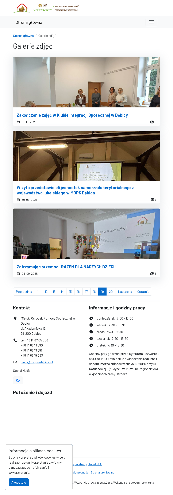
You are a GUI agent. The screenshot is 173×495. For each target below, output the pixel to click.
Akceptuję (18, 482)
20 (112, 291)
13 (55, 291)
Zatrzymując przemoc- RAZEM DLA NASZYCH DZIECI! (66, 266)
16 (79, 291)
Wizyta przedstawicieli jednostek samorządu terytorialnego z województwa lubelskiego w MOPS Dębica (75, 190)
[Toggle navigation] (151, 22)
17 (88, 291)
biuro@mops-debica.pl (37, 362)
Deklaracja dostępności (74, 472)
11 (39, 291)
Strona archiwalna (102, 472)
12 (47, 291)
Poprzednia (25, 291)
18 (96, 291)
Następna (126, 291)
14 (63, 291)
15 (71, 291)
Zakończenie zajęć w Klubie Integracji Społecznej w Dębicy (72, 115)
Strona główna (29, 22)
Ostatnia (144, 291)
